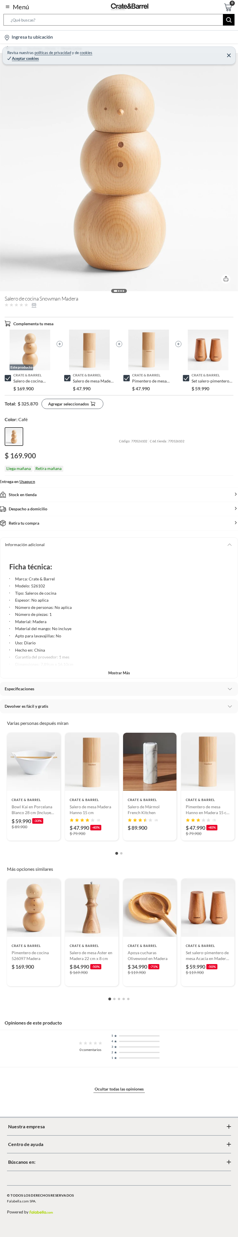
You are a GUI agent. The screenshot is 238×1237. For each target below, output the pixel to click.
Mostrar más (119, 673)
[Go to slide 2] (121, 853)
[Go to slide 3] (119, 999)
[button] (119, 21)
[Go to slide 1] (116, 853)
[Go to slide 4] (123, 999)
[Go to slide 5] (128, 999)
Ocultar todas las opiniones (119, 1088)
